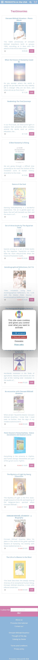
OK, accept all (19, 333)
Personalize (19, 341)
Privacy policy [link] (19, 344)
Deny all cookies (19, 337)
